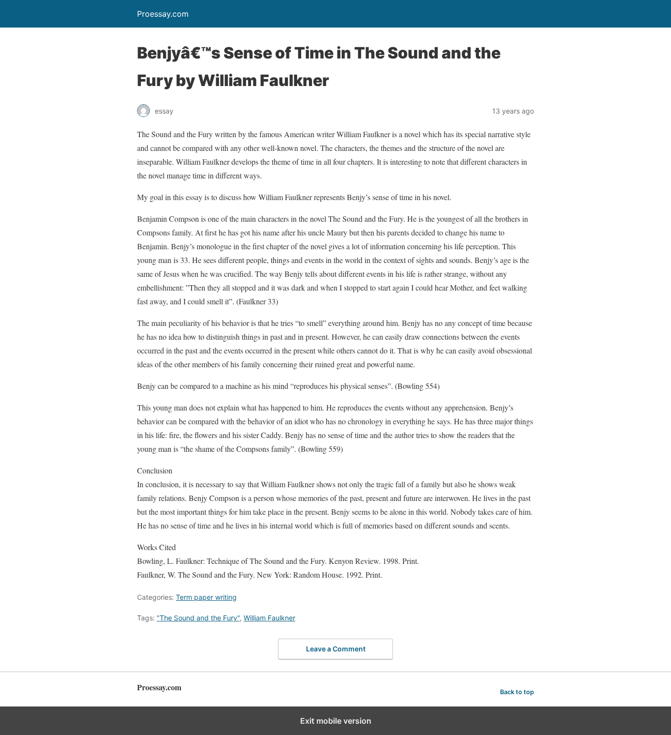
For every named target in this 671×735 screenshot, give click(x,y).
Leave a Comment (335, 649)
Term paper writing (206, 597)
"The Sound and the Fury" (198, 618)
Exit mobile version (335, 721)
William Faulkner (269, 618)
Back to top (517, 692)
